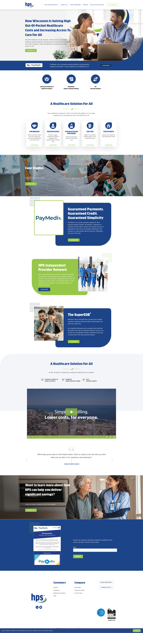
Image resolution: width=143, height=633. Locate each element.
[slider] (70, 437)
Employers (56, 590)
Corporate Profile (79, 590)
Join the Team (78, 593)
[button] (29, 460)
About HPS (77, 587)
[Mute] (107, 437)
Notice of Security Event (97, 4)
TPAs (54, 596)
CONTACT (85, 4)
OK (137, 630)
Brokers (55, 587)
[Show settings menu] (110, 437)
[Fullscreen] (114, 437)
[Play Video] (29, 437)
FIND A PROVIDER (75, 4)
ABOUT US (64, 4)
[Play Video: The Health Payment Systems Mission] (71, 412)
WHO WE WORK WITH (51, 4)
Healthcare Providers (59, 593)
